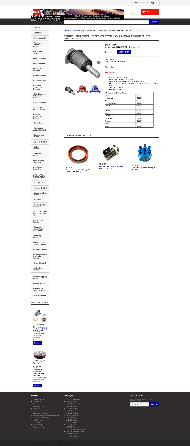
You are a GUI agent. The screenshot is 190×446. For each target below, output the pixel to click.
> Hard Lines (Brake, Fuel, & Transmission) (39, 176)
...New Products (77, 30)
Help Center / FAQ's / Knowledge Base (46, 415)
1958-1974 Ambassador (73, 399)
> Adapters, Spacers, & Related (37, 44)
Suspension (112, 59)
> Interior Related (40, 188)
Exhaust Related (39, 295)
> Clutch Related (39, 103)
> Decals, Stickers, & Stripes (37, 116)
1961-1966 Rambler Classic (75, 431)
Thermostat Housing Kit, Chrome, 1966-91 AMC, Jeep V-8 (40, 329)
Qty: (106, 52)
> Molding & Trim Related (40, 206)
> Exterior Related (37, 154)
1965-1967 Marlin (71, 420)
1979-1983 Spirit (71, 436)
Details (36, 343)
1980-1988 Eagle (71, 406)
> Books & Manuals (37, 69)
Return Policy (37, 425)
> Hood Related (39, 183)
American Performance (117, 61)
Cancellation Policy (39, 406)
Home (67, 30)
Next (98, 62)
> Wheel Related (39, 283)
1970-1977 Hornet (71, 411)
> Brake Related (39, 75)
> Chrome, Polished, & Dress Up (37, 87)
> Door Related (39, 123)
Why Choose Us (38, 399)
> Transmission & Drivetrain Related (40, 256)
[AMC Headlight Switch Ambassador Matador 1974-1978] (111, 152)
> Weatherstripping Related (40, 276)
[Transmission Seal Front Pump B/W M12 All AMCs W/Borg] (78, 154)
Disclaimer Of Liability (40, 413)
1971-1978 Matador (72, 422)
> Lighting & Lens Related (40, 194)
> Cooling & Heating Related (39, 108)
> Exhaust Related (37, 148)
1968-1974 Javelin (72, 415)
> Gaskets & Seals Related (38, 168)
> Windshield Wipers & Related (40, 289)
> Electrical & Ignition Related (39, 129)
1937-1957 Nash (71, 425)
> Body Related (39, 63)
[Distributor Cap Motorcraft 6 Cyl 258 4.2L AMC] (144, 153)
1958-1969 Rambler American (76, 429)
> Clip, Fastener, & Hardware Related (39, 96)
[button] (132, 47)
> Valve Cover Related (38, 269)
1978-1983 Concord (72, 404)
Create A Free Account (40, 411)
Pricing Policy (38, 422)
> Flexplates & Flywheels (38, 161)
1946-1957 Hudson (72, 413)
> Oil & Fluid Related (38, 221)
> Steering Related (37, 236)
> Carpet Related (40, 80)
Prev (66, 62)
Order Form (37, 401)
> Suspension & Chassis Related (39, 243)
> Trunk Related (39, 263)
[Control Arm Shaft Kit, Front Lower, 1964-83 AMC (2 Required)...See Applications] (83, 62)
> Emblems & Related (38, 136)
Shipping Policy (38, 427)
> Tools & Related (40, 249)
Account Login (38, 404)
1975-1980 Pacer (71, 427)
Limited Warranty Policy (41, 418)
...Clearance (37, 28)
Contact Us (36, 408)
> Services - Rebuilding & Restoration (38, 229)
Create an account (142, 3)
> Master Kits (38, 200)
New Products (37, 420)
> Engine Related (40, 142)
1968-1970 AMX (71, 401)
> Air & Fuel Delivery (37, 52)
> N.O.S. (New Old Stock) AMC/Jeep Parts (40, 213)
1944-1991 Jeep (71, 418)
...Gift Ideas (37, 33)
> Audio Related (39, 58)
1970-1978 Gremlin (72, 408)
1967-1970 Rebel (71, 434)
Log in (131, 3)
